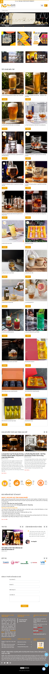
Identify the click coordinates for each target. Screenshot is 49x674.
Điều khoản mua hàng (21, 642)
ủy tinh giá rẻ (11, 646)
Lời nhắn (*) (12, 594)
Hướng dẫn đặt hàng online (22, 646)
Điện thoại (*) (13, 589)
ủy (8, 647)
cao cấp (13, 644)
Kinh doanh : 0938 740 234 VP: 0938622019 (26, 1)
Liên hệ (4, 99)
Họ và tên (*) (12, 579)
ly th (7, 646)
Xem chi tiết (4, 519)
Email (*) (11, 584)
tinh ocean (11, 647)
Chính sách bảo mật (21, 644)
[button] (42, 5)
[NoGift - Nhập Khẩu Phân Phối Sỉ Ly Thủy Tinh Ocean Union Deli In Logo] (2, 663)
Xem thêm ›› (4, 473)
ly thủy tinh (8, 644)
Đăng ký (24, 605)
